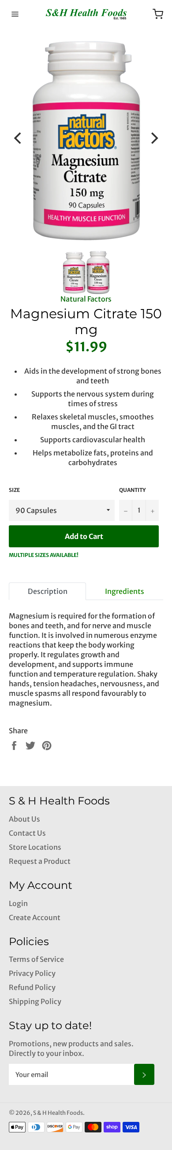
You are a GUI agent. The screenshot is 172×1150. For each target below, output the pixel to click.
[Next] (153, 138)
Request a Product (40, 861)
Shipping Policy (35, 1001)
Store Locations (35, 847)
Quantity (132, 490)
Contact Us (27, 833)
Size (14, 490)
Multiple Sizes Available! (44, 555)
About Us (24, 819)
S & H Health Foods (58, 1112)
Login (18, 903)
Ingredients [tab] (124, 591)
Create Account (34, 917)
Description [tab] (47, 591)
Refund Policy (32, 987)
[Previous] (18, 138)
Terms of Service (36, 959)
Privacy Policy (32, 973)
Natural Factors (86, 299)
